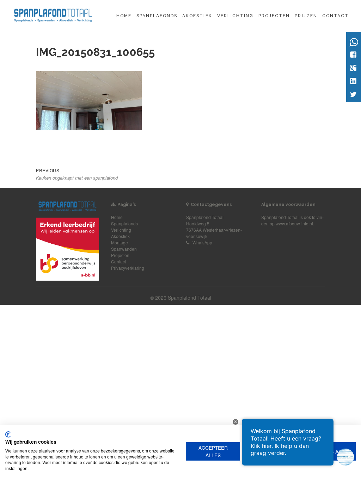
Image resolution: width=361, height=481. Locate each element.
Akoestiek (197, 15)
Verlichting (235, 15)
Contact (335, 15)
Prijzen (306, 15)
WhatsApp (202, 242)
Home (123, 15)
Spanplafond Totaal (280, 217)
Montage (119, 242)
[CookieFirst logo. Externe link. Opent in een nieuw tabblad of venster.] (8, 434)
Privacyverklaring (127, 268)
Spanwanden (124, 249)
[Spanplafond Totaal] (53, 15)
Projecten (274, 15)
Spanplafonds (156, 15)
